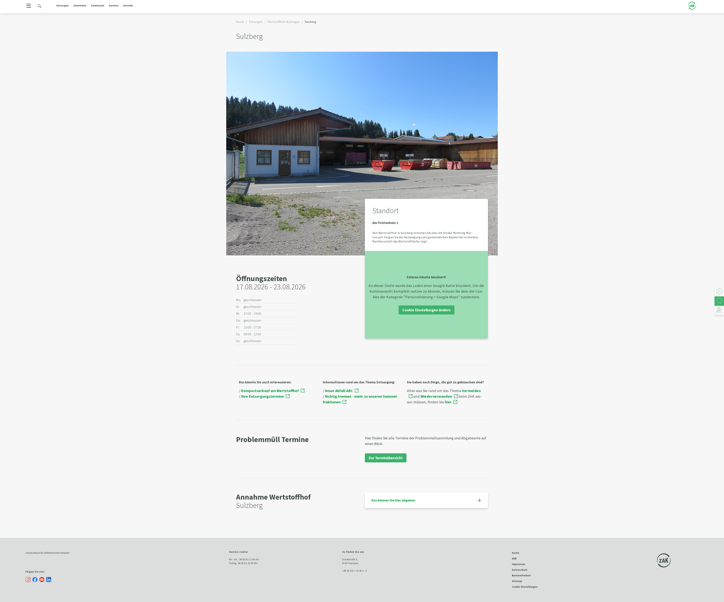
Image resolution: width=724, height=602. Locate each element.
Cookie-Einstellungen (525, 586)
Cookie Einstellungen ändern (426, 310)
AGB (514, 558)
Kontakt (128, 5)
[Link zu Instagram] (28, 579)
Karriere (114, 5)
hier (448, 402)
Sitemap (517, 581)
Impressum (518, 564)
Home (240, 22)
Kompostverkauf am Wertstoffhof (270, 390)
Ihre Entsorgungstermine (262, 396)
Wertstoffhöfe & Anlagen (284, 22)
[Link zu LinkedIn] (49, 579)
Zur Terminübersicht (386, 457)
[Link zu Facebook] (35, 579)
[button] (28, 6)
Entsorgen (63, 5)
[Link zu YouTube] (42, 579)
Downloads (97, 5)
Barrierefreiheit (521, 575)
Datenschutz (519, 569)
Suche (515, 552)
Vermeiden (80, 5)
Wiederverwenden (436, 396)
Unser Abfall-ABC (339, 390)
